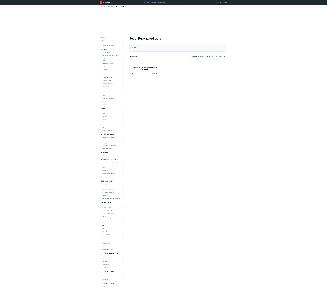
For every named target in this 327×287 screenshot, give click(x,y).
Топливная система (107, 283)
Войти (226, 2)
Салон (103, 241)
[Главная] (101, 6)
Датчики (104, 37)
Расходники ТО (106, 202)
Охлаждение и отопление (110, 159)
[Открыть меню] (217, 2)
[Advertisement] (163, 21)
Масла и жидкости (107, 134)
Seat (105, 6)
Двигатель (104, 49)
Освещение (104, 152)
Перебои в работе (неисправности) (107, 180)
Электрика (111, 6)
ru (220, 2)
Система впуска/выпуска (109, 253)
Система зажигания (107, 271)
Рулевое (103, 226)
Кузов (103, 108)
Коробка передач (106, 93)
